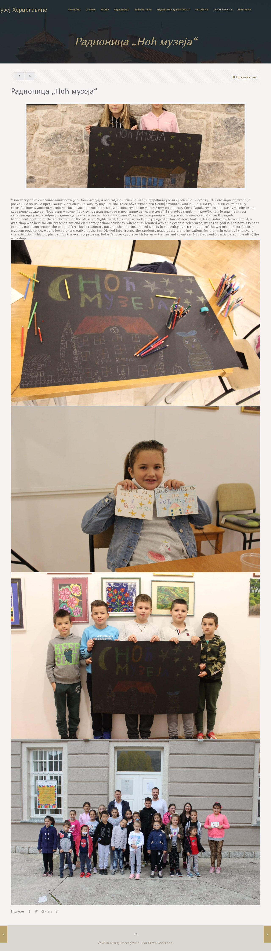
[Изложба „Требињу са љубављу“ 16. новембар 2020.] (267, 934)
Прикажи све (246, 77)
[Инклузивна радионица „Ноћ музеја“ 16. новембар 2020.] (3, 934)
